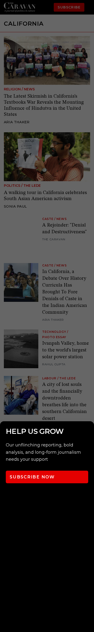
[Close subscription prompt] (89, 431)
